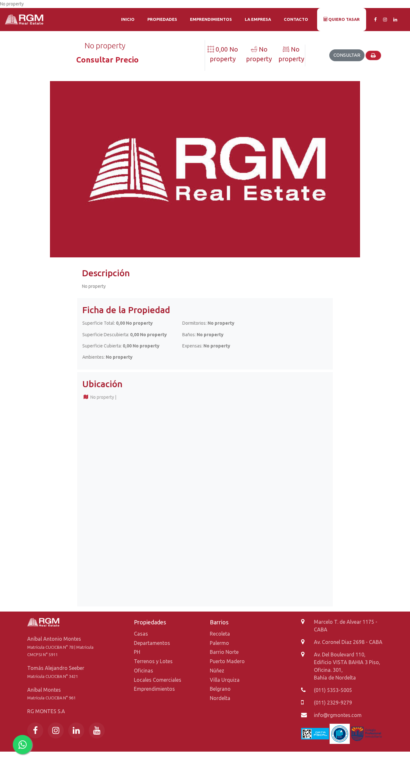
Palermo (219, 643)
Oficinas (143, 670)
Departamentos (152, 643)
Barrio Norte (224, 652)
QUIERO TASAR (343, 19)
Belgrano (220, 689)
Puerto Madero (227, 661)
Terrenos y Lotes (153, 661)
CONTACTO (296, 19)
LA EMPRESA (258, 19)
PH (137, 652)
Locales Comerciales (157, 680)
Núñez (217, 670)
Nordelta (220, 698)
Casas (141, 634)
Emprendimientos (154, 689)
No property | (102, 397)
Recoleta (220, 634)
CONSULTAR (346, 55)
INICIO (128, 19)
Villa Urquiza (225, 680)
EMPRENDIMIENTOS (211, 19)
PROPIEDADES (162, 19)
